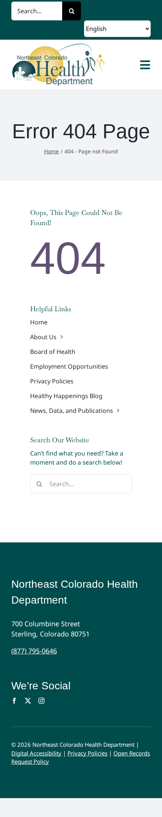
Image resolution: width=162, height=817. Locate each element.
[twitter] (28, 701)
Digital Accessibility (36, 753)
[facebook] (14, 701)
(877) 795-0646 (34, 650)
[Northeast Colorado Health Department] (74, 65)
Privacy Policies (87, 753)
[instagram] (41, 701)
